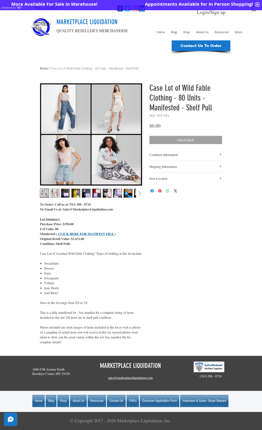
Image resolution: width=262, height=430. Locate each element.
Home (44, 68)
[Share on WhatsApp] (167, 190)
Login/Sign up (211, 12)
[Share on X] (175, 190)
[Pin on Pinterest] (159, 190)
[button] (201, 45)
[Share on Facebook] (152, 190)
